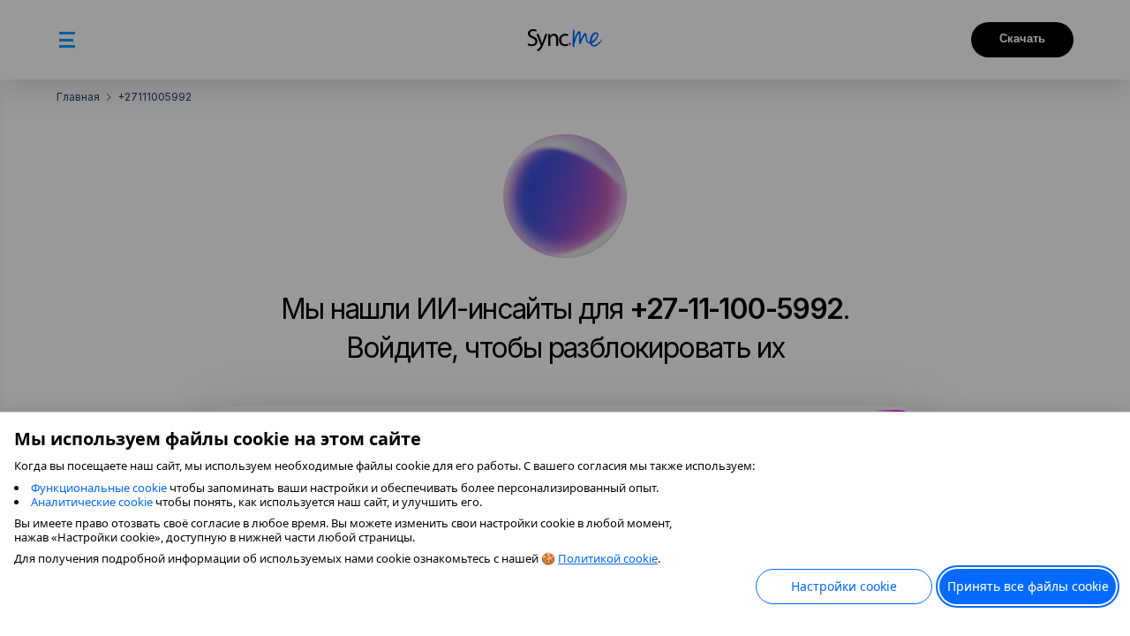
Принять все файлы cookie (1028, 586)
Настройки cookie (844, 586)
